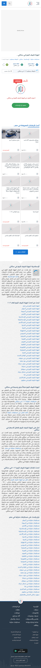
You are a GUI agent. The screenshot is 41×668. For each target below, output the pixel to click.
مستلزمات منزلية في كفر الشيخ (29, 589)
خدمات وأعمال (15, 619)
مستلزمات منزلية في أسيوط (30, 523)
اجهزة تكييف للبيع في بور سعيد (29, 361)
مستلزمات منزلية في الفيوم (30, 553)
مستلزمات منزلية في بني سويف (29, 570)
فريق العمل (35, 634)
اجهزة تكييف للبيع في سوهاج (30, 369)
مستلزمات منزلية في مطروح (30, 592)
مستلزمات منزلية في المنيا (31, 564)
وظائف (36, 625)
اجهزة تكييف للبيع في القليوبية (29, 347)
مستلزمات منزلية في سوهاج (30, 581)
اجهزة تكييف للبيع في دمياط (30, 366)
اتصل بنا (36, 643)
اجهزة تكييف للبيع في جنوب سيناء (28, 364)
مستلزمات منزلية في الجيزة (31, 540)
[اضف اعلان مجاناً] (4, 3)
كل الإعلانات (16, 607)
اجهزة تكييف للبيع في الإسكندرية (29, 317)
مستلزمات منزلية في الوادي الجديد (28, 567)
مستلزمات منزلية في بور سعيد (29, 573)
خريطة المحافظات (33, 640)
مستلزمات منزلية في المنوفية (30, 562)
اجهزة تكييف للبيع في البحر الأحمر (29, 322)
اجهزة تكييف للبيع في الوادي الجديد (28, 355)
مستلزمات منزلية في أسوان (30, 520)
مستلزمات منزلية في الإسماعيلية (29, 531)
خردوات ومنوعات (33, 616)
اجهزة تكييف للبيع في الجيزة (30, 328)
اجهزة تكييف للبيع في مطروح (30, 380)
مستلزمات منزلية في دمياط (30, 578)
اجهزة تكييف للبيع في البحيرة (30, 325)
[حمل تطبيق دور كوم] (20, 651)
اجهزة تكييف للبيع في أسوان (30, 309)
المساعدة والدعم (16, 640)
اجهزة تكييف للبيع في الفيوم (30, 342)
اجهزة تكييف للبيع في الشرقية (30, 336)
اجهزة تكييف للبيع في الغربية (30, 339)
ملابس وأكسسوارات (32, 619)
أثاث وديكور (16, 616)
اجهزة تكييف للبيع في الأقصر (30, 314)
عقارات (18, 610)
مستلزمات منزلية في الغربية (30, 551)
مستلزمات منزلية (35, 59)
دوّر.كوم (12, 665)
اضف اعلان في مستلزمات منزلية (17, 412)
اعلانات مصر (21, 252)
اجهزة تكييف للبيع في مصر (31, 306)
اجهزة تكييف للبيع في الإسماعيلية (28, 320)
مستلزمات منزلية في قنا (31, 586)
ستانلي (21, 59)
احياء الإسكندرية (13, 277)
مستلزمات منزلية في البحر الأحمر (29, 534)
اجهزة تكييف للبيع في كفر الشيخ (29, 377)
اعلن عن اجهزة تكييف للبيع (19, 480)
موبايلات (17, 613)
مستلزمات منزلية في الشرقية (30, 548)
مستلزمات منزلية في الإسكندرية (29, 529)
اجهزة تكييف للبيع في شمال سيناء (28, 372)
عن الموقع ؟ (35, 632)
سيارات (36, 610)
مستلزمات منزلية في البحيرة (30, 537)
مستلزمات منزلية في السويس (30, 545)
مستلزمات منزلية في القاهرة (30, 556)
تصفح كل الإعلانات (20, 105)
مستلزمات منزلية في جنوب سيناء (29, 575)
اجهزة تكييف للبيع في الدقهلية (29, 331)
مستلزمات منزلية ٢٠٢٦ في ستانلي (25, 401)
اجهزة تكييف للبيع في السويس (29, 333)
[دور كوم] (20, 601)
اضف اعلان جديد (20, 660)
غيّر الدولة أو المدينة (16, 632)
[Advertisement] (20, 30)
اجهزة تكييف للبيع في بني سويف (29, 358)
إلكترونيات (35, 613)
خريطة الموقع (17, 637)
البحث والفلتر (35, 637)
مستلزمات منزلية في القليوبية (30, 559)
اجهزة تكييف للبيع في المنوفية (29, 350)
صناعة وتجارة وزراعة (32, 622)
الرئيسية (35, 607)
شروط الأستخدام (16, 634)
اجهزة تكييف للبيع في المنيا (30, 353)
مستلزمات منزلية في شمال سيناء (29, 584)
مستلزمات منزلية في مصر (13, 448)
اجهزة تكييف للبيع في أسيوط (30, 311)
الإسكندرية (26, 59)
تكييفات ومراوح (14, 59)
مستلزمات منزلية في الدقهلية (30, 542)
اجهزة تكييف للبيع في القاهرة (30, 344)
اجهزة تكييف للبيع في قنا (31, 375)
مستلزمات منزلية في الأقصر (30, 526)
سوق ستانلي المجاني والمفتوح (29, 595)
